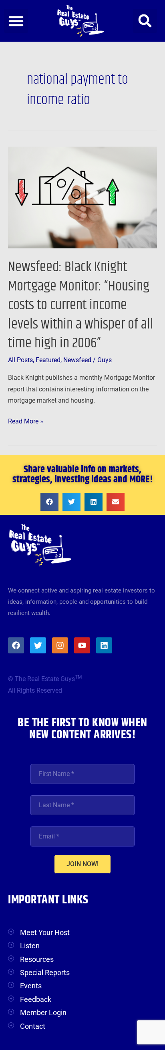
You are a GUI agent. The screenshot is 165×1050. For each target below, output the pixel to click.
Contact (32, 1026)
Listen (30, 945)
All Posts (20, 360)
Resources (37, 959)
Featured (48, 360)
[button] (16, 21)
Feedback (35, 999)
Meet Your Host (45, 932)
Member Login (43, 1012)
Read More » (25, 420)
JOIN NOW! (82, 864)
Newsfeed (77, 360)
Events (31, 985)
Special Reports (45, 972)
